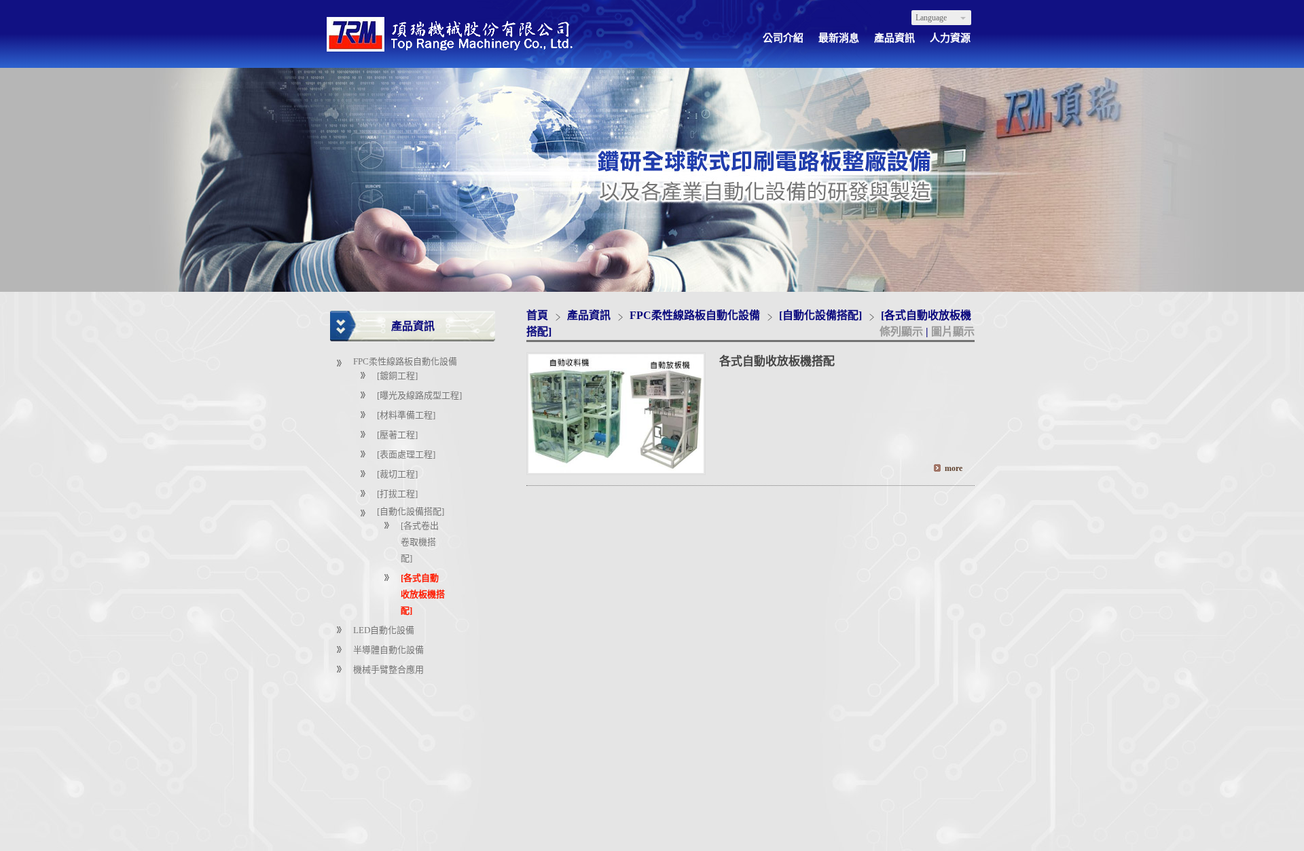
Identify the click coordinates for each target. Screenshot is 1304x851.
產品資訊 (590, 315)
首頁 (537, 315)
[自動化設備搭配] (410, 511)
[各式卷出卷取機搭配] (420, 542)
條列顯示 (903, 331)
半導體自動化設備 (388, 650)
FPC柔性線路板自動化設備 (405, 361)
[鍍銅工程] (397, 376)
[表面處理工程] (406, 454)
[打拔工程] (397, 494)
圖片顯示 (953, 331)
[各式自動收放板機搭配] (423, 594)
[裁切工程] (397, 474)
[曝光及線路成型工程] (419, 395)
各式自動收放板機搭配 (777, 361)
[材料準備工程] (406, 415)
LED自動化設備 (383, 630)
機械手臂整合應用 (388, 669)
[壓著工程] (397, 435)
